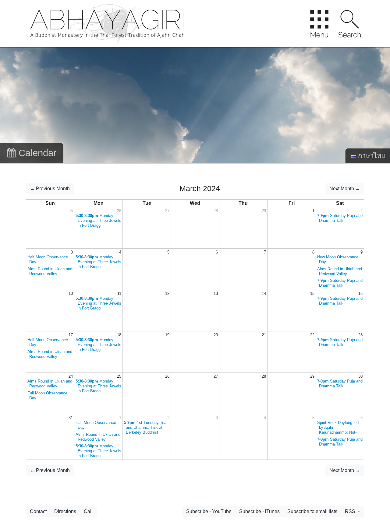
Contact (38, 511)
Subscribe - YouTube (209, 511)
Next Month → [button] (344, 188)
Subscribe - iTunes (259, 511)
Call (88, 511)
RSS (350, 511)
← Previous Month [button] (50, 188)
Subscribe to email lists (312, 511)
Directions (65, 511)
